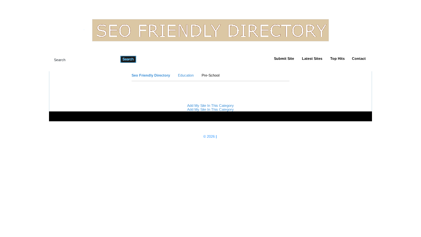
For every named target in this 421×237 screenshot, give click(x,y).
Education (186, 75)
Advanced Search (153, 59)
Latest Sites (312, 58)
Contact (359, 58)
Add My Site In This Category (210, 105)
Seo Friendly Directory (151, 75)
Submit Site (284, 58)
